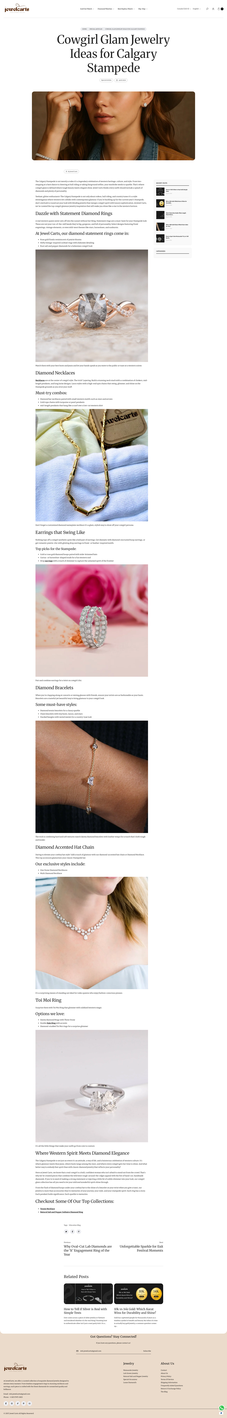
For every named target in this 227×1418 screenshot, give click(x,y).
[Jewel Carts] (17, 9)
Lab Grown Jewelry (130, 1373)
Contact (164, 1370)
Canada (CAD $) (183, 9)
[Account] (213, 8)
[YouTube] (29, 1403)
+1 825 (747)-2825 (16, 1397)
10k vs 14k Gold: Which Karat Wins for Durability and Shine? (135, 1311)
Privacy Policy (166, 1376)
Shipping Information (169, 1383)
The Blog (164, 1392)
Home (84, 29)
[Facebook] (6, 1403)
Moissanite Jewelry (130, 1370)
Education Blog (75, 1225)
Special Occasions (130, 1379)
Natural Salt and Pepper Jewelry (135, 1376)
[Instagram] (11, 1403)
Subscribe (147, 1351)
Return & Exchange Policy (171, 1389)
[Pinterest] (23, 1403)
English (196, 9)
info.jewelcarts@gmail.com (19, 1394)
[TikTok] (17, 1403)
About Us (164, 1373)
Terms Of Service (167, 1379)
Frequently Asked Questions (172, 1386)
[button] (87, 9)
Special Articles (95, 29)
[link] (66, 1231)
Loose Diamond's (129, 1383)
